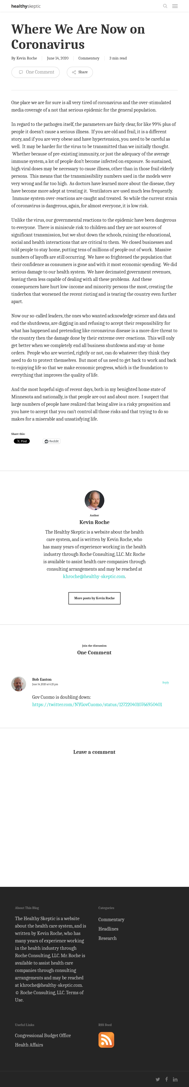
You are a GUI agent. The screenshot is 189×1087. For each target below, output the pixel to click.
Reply (165, 682)
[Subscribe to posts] (106, 1050)
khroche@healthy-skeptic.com (94, 576)
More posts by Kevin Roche (94, 598)
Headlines (108, 929)
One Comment (39, 72)
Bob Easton (42, 679)
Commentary (89, 58)
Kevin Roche (26, 58)
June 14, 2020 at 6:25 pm (45, 684)
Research (107, 938)
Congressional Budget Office (43, 1035)
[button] (175, 5)
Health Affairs (29, 1045)
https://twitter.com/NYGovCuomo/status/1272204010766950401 (97, 704)
